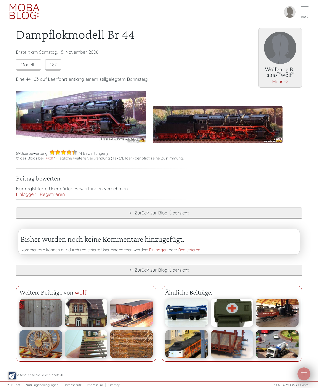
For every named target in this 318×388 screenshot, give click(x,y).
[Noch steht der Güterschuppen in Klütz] (86, 313)
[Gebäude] (131, 344)
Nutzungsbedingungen (42, 385)
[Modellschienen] (131, 313)
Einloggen (26, 194)
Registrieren (52, 194)
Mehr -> (280, 81)
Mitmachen (303, 373)
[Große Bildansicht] (81, 141)
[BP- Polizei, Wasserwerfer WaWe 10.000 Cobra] (186, 313)
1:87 (53, 64)
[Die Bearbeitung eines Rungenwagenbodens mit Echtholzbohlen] (232, 344)
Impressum (95, 385)
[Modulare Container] (232, 313)
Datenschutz (73, 385)
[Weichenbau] (86, 344)
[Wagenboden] (40, 313)
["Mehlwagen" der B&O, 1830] (277, 313)
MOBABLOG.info (297, 385)
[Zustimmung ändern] (12, 375)
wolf (49, 158)
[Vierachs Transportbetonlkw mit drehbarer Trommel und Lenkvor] (277, 344)
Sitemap (114, 385)
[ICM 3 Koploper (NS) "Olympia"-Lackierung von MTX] (186, 344)
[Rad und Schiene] (40, 344)
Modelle (28, 64)
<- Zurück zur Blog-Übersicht (159, 213)
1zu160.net (13, 385)
